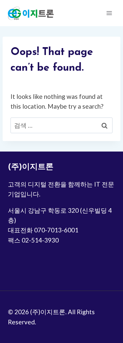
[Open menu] (109, 13)
